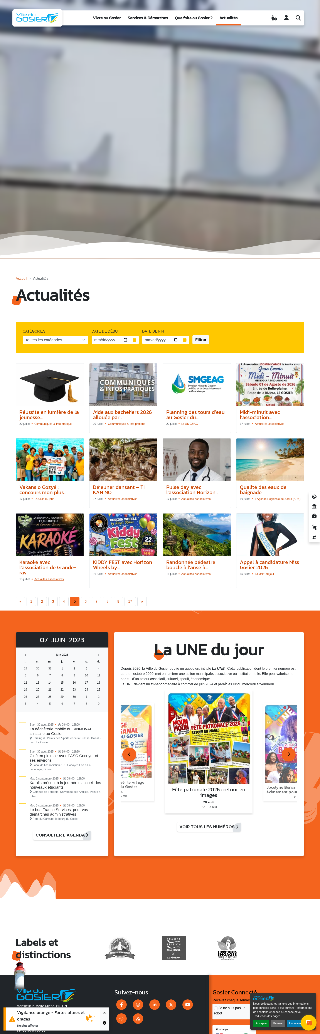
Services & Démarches (148, 18)
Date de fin (153, 331)
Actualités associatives (269, 423)
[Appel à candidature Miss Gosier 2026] (270, 535)
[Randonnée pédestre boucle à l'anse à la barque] (197, 535)
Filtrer (200, 340)
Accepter (261, 1023)
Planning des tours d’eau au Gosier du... (195, 414)
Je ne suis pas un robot (230, 1010)
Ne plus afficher (27, 1025)
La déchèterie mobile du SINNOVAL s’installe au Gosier (61, 731)
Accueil (21, 278)
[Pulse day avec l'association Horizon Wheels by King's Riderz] (197, 459)
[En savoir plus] (104, 1025)
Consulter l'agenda (61, 835)
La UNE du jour (44, 498)
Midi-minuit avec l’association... (260, 414)
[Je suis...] (274, 17)
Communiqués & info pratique (53, 423)
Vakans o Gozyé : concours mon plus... (42, 489)
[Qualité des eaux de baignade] (270, 459)
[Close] (104, 1013)
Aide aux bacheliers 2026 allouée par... (122, 414)
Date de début (106, 331)
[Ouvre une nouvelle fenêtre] (121, 1004)
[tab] (129, 754)
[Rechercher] (298, 17)
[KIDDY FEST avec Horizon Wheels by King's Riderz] (123, 535)
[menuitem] (106, 17)
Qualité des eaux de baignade (263, 489)
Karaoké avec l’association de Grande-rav (47, 567)
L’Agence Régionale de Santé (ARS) (277, 498)
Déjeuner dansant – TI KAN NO (119, 489)
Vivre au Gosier (107, 18)
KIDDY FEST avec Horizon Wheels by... (122, 564)
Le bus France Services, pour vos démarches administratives (59, 812)
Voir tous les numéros (208, 827)
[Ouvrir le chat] (309, 1023)
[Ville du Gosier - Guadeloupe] (46, 994)
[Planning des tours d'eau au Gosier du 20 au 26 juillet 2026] (197, 384)
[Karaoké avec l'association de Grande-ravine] (50, 535)
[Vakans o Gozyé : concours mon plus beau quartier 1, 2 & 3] (50, 459)
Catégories (34, 331)
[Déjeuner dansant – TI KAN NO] (123, 459)
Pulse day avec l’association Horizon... (192, 489)
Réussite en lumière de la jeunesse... (49, 414)
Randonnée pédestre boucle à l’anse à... (190, 564)
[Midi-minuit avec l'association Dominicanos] (270, 384)
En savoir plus (298, 1023)
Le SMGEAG (189, 423)
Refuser (278, 1023)
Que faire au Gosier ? (193, 18)
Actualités (228, 18)
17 (130, 601)
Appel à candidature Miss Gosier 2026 (269, 564)
